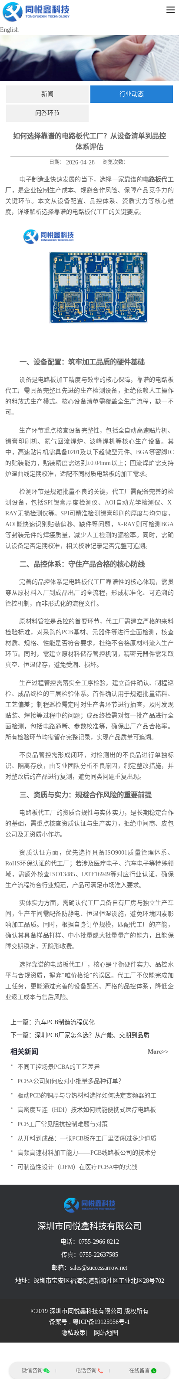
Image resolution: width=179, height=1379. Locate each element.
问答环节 (47, 113)
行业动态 (131, 94)
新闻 (47, 94)
